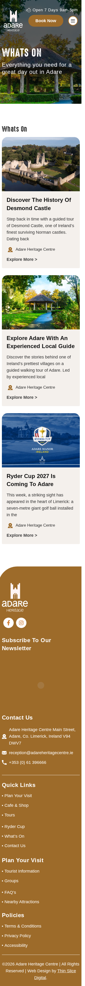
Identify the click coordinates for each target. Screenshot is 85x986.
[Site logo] (13, 20)
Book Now (45, 20)
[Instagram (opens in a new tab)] (21, 623)
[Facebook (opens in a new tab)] (8, 623)
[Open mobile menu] (73, 20)
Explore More (20, 259)
